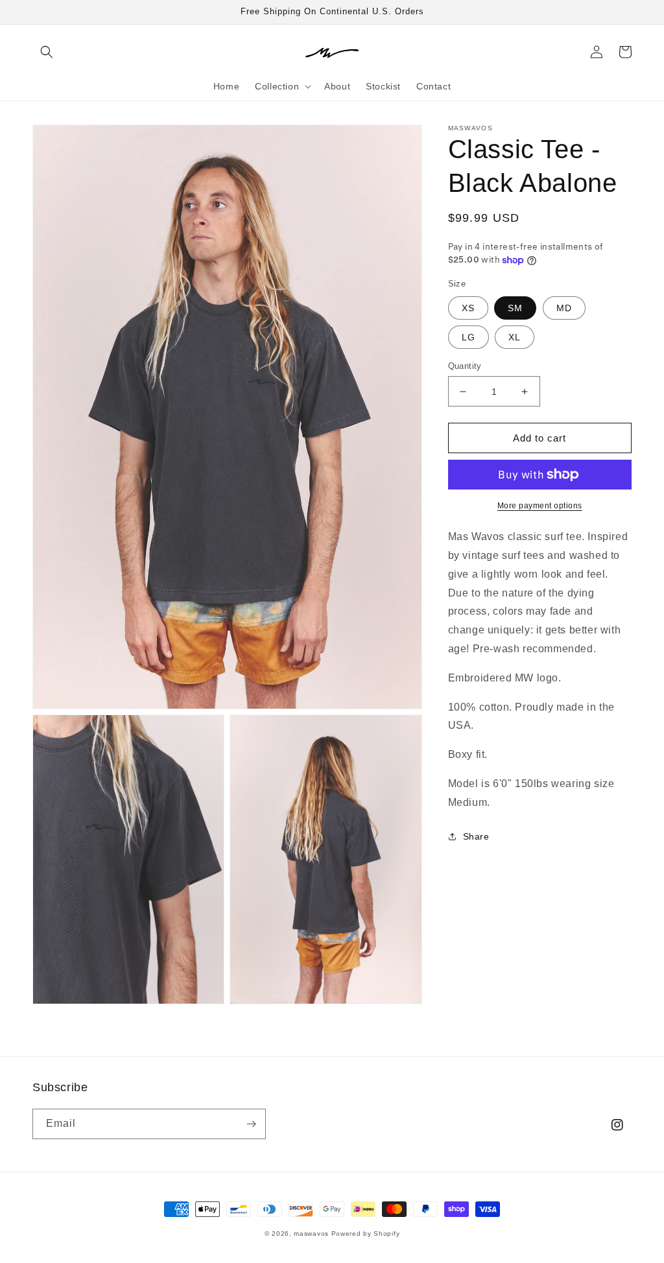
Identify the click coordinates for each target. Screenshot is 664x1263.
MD (564, 308)
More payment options (539, 505)
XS (468, 308)
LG (468, 337)
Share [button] (476, 836)
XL (514, 337)
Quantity (465, 366)
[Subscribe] (251, 1124)
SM (515, 308)
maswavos (311, 1233)
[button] (46, 52)
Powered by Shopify (365, 1233)
